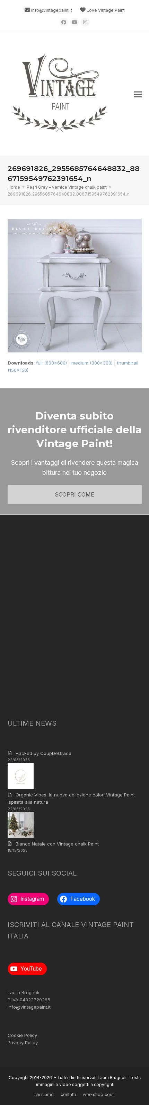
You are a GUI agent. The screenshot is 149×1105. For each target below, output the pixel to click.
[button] (138, 94)
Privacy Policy (23, 1042)
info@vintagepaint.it (51, 10)
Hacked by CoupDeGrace (43, 753)
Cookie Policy (22, 1035)
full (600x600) (51, 363)
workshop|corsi (99, 1094)
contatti (68, 1094)
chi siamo (44, 1094)
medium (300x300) (92, 363)
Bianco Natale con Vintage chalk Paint (57, 844)
